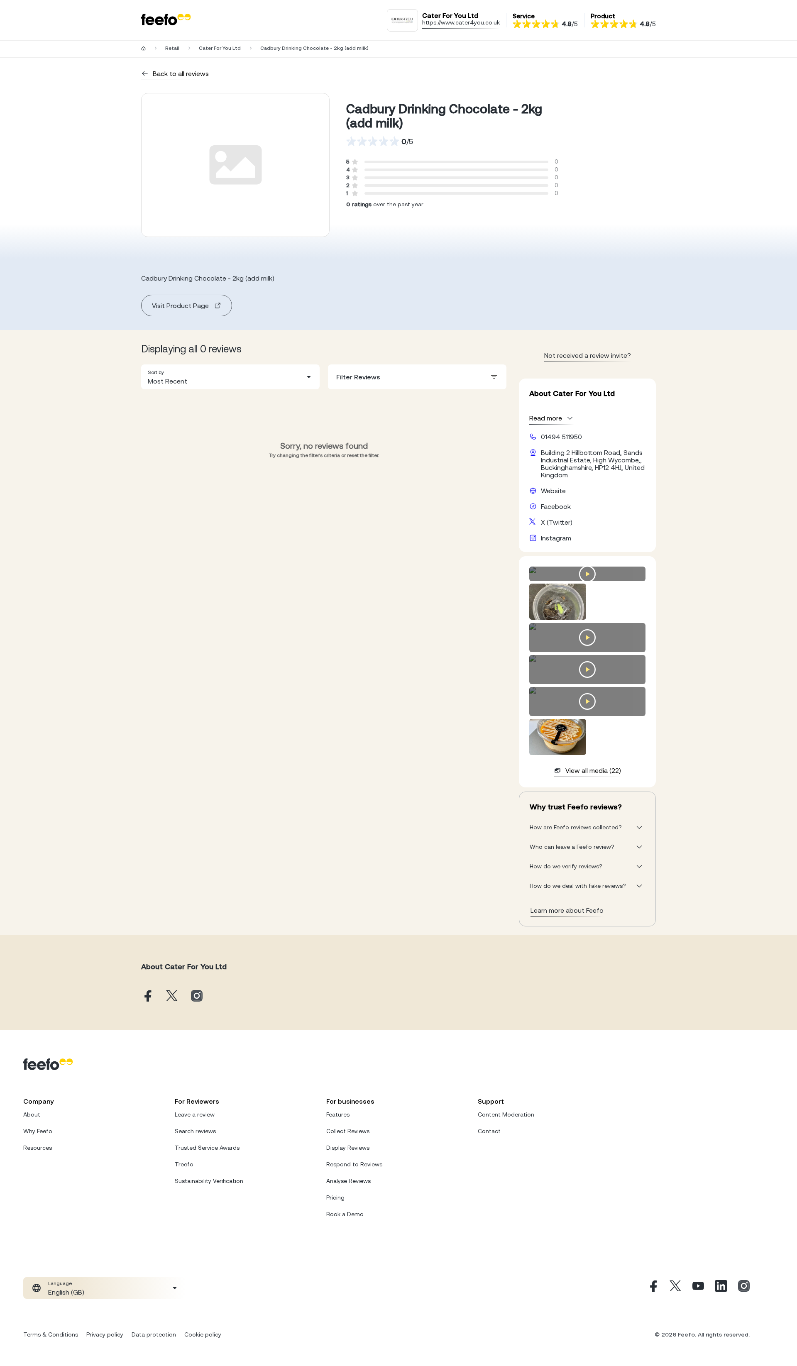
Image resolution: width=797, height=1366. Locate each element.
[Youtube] (698, 1288)
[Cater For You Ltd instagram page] (197, 996)
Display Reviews (347, 1147)
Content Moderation (506, 1114)
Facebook (556, 506)
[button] (230, 376)
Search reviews (195, 1131)
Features (338, 1114)
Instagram (556, 538)
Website (553, 490)
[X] (675, 1288)
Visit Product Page (180, 305)
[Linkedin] (721, 1288)
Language (60, 1283)
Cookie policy (202, 1334)
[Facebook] (652, 1288)
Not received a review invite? (587, 355)
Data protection (154, 1334)
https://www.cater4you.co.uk (461, 22)
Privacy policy (104, 1334)
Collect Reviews (347, 1131)
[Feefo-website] (166, 20)
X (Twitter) (556, 522)
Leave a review (195, 1114)
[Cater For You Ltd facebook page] (147, 996)
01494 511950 (561, 436)
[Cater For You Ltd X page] (172, 996)
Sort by (156, 372)
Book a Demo (345, 1214)
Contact (489, 1131)
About (31, 1114)
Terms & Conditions (50, 1334)
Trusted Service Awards (207, 1147)
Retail (172, 48)
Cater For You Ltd (220, 48)
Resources (37, 1147)
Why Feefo (37, 1131)
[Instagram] (744, 1288)
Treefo (184, 1164)
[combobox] (230, 376)
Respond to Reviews (354, 1164)
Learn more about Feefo (567, 910)
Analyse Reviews (348, 1181)
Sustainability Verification (209, 1181)
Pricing (335, 1197)
